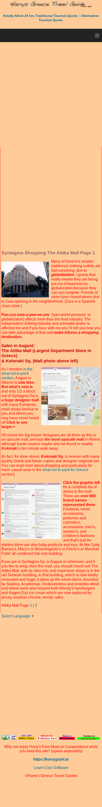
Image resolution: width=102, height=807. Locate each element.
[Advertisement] (51, 94)
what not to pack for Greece (65, 470)
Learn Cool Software (51, 768)
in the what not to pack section (16, 373)
